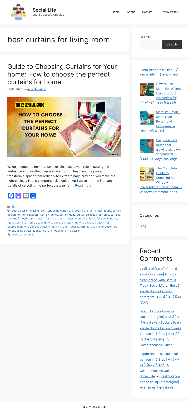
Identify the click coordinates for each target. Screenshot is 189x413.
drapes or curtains (76, 218)
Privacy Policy (169, 12)
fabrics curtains (16, 222)
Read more (83, 185)
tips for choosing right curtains (61, 230)
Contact (147, 12)
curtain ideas (67, 214)
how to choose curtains (59, 222)
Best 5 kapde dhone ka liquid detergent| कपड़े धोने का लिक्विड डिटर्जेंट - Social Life (160, 316)
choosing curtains (59, 210)
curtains (115, 214)
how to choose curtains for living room (44, 226)
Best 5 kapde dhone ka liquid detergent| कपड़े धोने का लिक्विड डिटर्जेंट (160, 381)
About (131, 12)
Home (116, 12)
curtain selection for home (93, 214)
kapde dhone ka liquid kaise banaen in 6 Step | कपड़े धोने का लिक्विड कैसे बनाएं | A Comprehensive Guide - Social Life (160, 365)
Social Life (44, 10)
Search (145, 37)
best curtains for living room (29, 210)
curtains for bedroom (20, 218)
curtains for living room (49, 218)
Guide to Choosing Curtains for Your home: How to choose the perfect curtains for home (62, 74)
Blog (14, 206)
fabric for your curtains (103, 218)
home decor (35, 222)
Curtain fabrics (49, 214)
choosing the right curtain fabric (91, 210)
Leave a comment (23, 234)
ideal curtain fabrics (82, 226)
